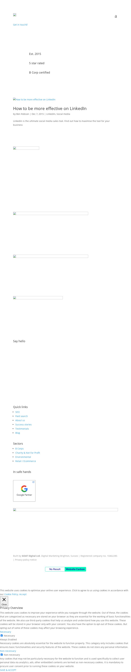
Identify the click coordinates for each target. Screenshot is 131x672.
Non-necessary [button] (8, 650)
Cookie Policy (11, 594)
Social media (63, 113)
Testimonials (22, 428)
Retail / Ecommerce (25, 461)
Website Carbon (75, 569)
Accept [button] (23, 594)
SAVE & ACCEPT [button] (8, 670)
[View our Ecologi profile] (65, 201)
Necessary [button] (5, 631)
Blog (17, 432)
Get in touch (20, 24)
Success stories (23, 424)
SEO (17, 411)
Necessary (9, 635)
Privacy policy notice (26, 559)
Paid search (21, 416)
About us (20, 420)
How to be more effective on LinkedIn (50, 108)
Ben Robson (22, 113)
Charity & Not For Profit (27, 452)
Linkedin (50, 113)
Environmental (23, 456)
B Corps (19, 448)
